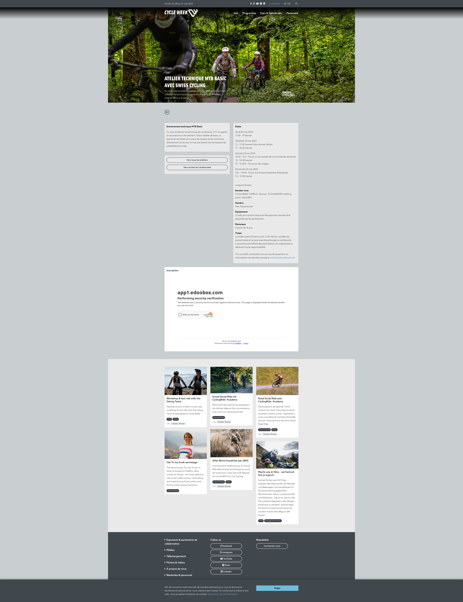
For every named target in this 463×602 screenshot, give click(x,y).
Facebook (227, 546)
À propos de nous (176, 568)
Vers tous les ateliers (197, 160)
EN (289, 3)
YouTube (227, 558)
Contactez (274, 3)
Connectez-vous (272, 546)
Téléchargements (176, 556)
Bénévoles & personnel (179, 575)
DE (285, 3)
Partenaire (292, 13)
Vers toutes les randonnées (197, 167)
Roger (277, 588)
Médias (170, 550)
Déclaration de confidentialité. (223, 594)
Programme (249, 13)
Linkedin (227, 571)
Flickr (227, 565)
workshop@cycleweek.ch (282, 257)
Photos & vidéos (176, 562)
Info (236, 13)
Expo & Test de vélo (271, 13)
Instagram (227, 552)
